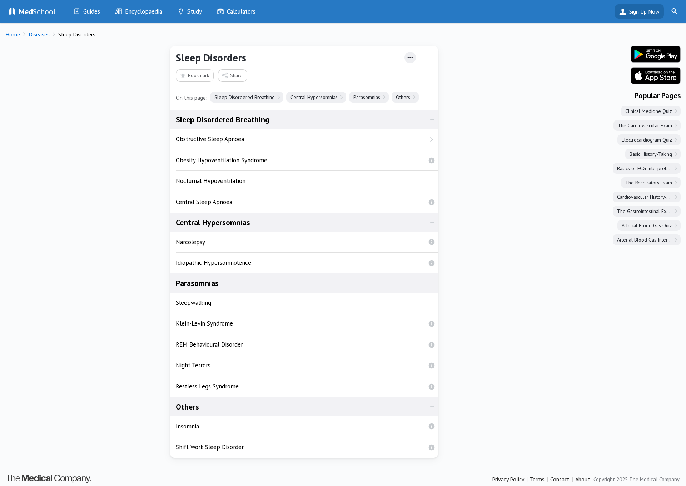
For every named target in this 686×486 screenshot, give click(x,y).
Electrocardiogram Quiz (647, 140)
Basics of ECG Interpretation (647, 168)
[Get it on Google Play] (656, 54)
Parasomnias (366, 97)
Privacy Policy (508, 479)
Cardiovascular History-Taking (648, 197)
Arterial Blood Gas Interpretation (649, 240)
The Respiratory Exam (648, 182)
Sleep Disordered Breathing (244, 97)
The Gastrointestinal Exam (645, 211)
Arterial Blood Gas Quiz (647, 225)
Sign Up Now (644, 11)
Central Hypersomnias (314, 97)
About (582, 479)
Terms (537, 479)
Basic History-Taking (651, 154)
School (37, 11)
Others (403, 97)
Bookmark (198, 75)
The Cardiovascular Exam (645, 125)
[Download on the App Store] (656, 75)
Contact (560, 479)
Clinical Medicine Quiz (648, 111)
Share (236, 75)
